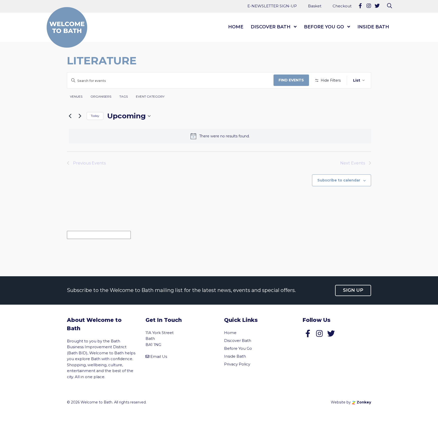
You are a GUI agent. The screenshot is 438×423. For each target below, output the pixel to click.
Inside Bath (373, 27)
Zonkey (363, 402)
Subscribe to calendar (338, 180)
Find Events (291, 80)
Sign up (353, 290)
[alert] (220, 136)
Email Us (158, 356)
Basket (314, 6)
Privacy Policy (237, 364)
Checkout (342, 6)
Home (235, 27)
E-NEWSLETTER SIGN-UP (272, 6)
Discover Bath (270, 27)
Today (95, 116)
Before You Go (324, 27)
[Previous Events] (70, 116)
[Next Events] (80, 116)
